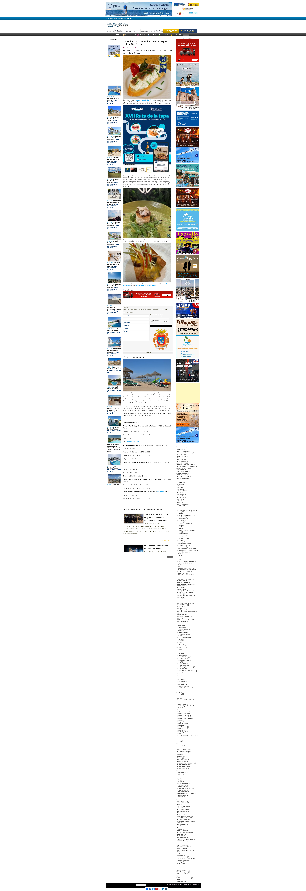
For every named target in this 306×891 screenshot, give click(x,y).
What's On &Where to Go (119, 31)
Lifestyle (128, 31)
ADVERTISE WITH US (118, 18)
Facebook (148, 352)
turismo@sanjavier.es (133, 442)
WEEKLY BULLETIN (128, 18)
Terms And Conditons (171, 884)
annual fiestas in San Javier (145, 100)
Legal (185, 884)
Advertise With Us (195, 884)
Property (135, 31)
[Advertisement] (188, 393)
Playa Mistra (161, 492)
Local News (110, 31)
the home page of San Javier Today (146, 285)
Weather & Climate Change (158, 31)
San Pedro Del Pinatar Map (171, 31)
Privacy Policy (180, 884)
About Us (189, 884)
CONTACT (110, 18)
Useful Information (146, 31)
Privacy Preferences (141, 884)
